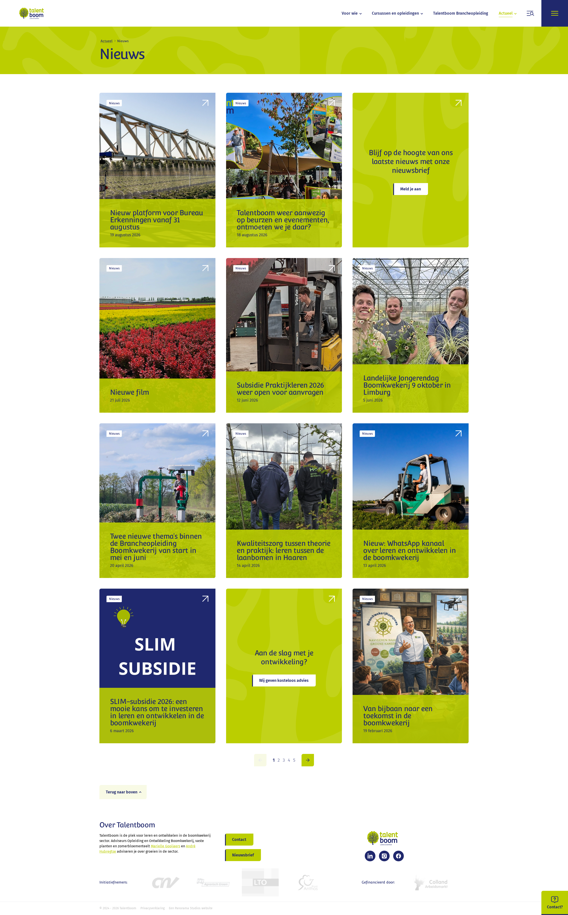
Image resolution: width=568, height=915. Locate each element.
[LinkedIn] (370, 856)
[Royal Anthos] (307, 882)
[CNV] (165, 882)
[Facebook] (398, 856)
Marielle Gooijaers (165, 846)
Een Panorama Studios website (191, 908)
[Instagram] (384, 856)
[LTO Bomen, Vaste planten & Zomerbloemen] (260, 882)
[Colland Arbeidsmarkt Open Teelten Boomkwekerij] (431, 882)
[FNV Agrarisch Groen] (212, 882)
